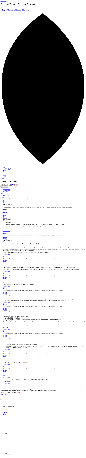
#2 (3, 220)
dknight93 (5, 203)
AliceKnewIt (5, 279)
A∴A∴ (4, 167)
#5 (3, 282)
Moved (12, 184)
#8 (3, 339)
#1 (3, 205)
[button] (2, 178)
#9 (3, 360)
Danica (4, 337)
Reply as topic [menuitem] (6, 195)
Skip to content (3, 1)
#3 (3, 241)
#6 (3, 296)
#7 (3, 312)
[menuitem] (6, 189)
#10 (4, 375)
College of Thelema (7, 168)
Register (2, 394)
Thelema (16, 184)
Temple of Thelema (7, 169)
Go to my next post (7, 454)
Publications (5, 170)
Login (5, 394)
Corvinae (5, 218)
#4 (3, 265)
